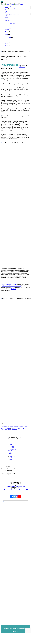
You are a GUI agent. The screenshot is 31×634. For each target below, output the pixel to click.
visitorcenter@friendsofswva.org (15, 486)
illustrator (3, 428)
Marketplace (13, 449)
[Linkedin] (7, 65)
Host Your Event (12, 457)
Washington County (6, 429)
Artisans (10, 450)
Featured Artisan (23, 426)
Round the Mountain (16, 428)
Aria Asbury (22, 67)
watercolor (14, 429)
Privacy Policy (15, 631)
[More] (17, 65)
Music (10, 452)
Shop (10, 453)
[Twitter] (5, 65)
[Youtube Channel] (19, 496)
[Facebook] (2, 65)
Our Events (10, 455)
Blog (10, 459)
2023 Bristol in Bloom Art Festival (11, 286)
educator (16, 426)
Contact (10, 461)
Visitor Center (12, 446)
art (8, 426)
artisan (11, 426)
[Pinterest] (10, 65)
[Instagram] (17, 496)
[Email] (13, 65)
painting (8, 428)
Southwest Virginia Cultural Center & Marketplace (15, 283)
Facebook (13, 289)
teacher (24, 428)
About (10, 444)
